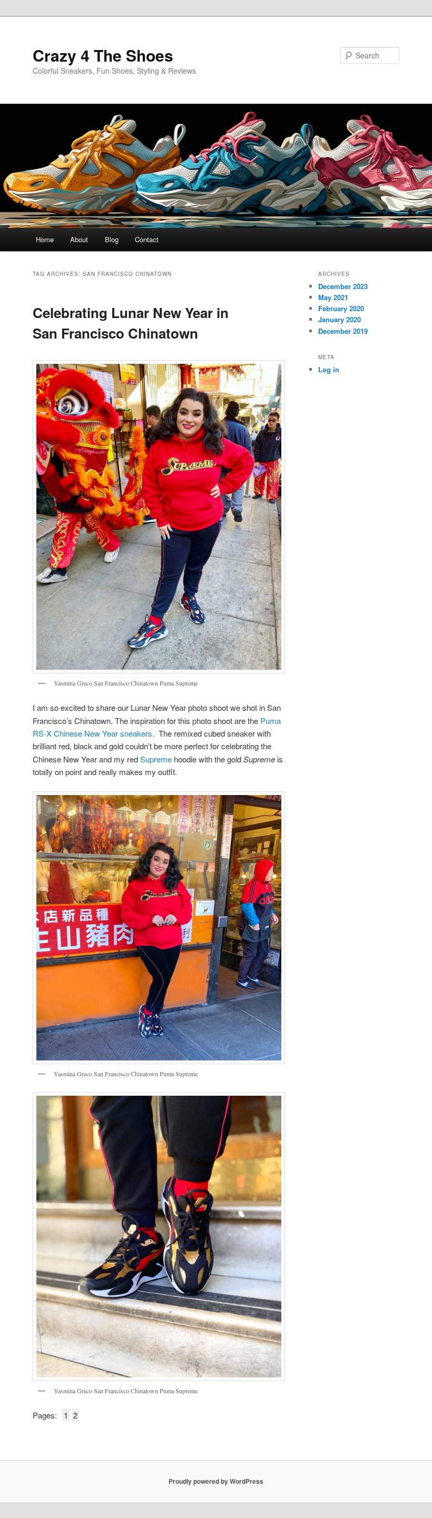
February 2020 (341, 308)
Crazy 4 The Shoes (103, 55)
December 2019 (343, 331)
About (79, 239)
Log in (328, 369)
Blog (112, 239)
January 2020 (339, 319)
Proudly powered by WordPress (216, 1481)
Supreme (156, 759)
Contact (147, 239)
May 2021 (333, 297)
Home (45, 239)
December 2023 (343, 286)
